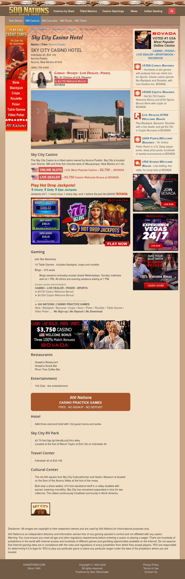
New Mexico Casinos (63, 29)
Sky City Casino (89, 29)
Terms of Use (151, 568)
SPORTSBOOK (164, 54)
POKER (169, 51)
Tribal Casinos (39, 29)
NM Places (66, 20)
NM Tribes (81, 20)
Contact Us (151, 572)
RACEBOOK (155, 58)
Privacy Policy (151, 564)
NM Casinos (32, 20)
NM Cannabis (49, 20)
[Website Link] (80, 509)
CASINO (158, 51)
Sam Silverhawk (99, 572)
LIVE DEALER (144, 54)
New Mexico (16, 20)
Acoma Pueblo (57, 44)
